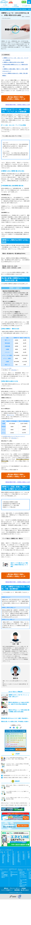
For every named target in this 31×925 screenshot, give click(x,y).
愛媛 (29, 856)
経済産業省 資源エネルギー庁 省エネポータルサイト (14, 436)
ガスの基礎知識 (4, 874)
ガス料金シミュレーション (5, 5)
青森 (3, 856)
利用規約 (23, 888)
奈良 (18, 857)
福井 (13, 853)
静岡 (13, 862)
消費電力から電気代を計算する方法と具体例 (14, 62)
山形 (3, 861)
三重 (18, 859)
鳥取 (24, 856)
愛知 (13, 861)
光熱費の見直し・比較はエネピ (7, 9)
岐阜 (13, 857)
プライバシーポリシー (15, 888)
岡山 (24, 859)
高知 (29, 857)
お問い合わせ (25, 890)
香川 (29, 855)
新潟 (13, 860)
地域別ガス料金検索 (15, 5)
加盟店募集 (17, 890)
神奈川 (8, 855)
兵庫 (18, 856)
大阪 (18, 853)
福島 (3, 862)
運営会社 (6, 888)
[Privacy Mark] (19, 897)
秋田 (3, 860)
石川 (13, 855)
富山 (13, 856)
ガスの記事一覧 (26, 5)
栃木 (8, 860)
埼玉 (8, 856)
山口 (24, 853)
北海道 (3, 854)
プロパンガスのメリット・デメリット (22, 877)
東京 (8, 853)
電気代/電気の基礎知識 (6, 18)
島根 (24, 855)
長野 (13, 859)
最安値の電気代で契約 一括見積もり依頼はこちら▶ (18, 104)
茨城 (8, 859)
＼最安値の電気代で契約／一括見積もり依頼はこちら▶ (15, 98)
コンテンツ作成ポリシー (7, 890)
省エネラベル (10, 415)
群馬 (8, 861)
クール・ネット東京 (7, 368)
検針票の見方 (22, 871)
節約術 (2, 873)
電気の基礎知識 (23, 9)
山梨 (13, 864)
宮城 (3, 858)
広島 (24, 857)
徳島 (29, 853)
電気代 (16, 9)
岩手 (3, 857)
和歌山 (19, 861)
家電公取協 (13, 370)
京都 (18, 855)
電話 (25, 1)
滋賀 (18, 860)
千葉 (8, 857)
